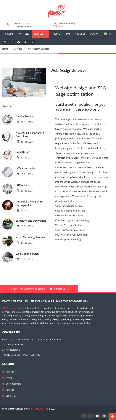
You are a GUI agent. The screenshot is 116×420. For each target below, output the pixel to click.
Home (9, 33)
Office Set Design (25, 168)
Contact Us (59, 288)
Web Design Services (28, 253)
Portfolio (23, 33)
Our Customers (13, 383)
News (67, 33)
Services (38, 33)
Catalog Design (24, 116)
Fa (109, 33)
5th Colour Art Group (13, 308)
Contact (95, 33)
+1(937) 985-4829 (23, 26)
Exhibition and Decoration (31, 220)
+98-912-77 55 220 (23, 23)
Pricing (56, 33)
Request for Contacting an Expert (28, 288)
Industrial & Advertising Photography (29, 203)
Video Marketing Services (30, 237)
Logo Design (23, 152)
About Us (80, 33)
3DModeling (23, 185)
